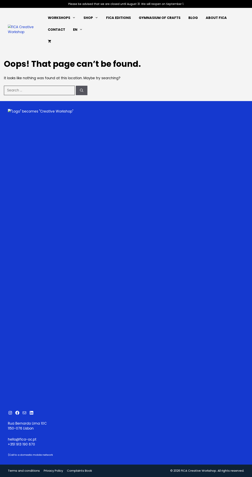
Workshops (59, 17)
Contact (56, 29)
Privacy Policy (53, 471)
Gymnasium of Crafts (160, 17)
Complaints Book (79, 471)
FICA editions (118, 17)
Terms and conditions (24, 471)
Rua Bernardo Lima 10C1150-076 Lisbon (27, 426)
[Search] (81, 90)
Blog (193, 17)
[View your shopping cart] (49, 41)
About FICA (216, 17)
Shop (88, 17)
